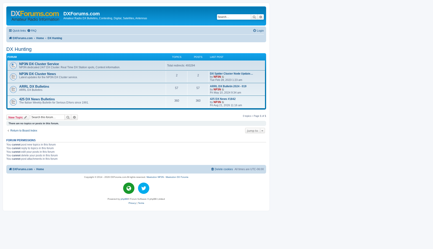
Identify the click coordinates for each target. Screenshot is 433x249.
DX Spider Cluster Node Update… (231, 73)
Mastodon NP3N (155, 177)
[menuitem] (31, 31)
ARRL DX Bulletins (34, 86)
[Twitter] (143, 188)
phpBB (124, 199)
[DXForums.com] (35, 15)
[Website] (128, 188)
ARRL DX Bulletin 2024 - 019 (228, 86)
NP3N (217, 76)
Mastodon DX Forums (177, 177)
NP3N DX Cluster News (37, 74)
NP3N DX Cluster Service (39, 64)
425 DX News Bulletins (37, 99)
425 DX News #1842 (223, 99)
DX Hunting (19, 49)
